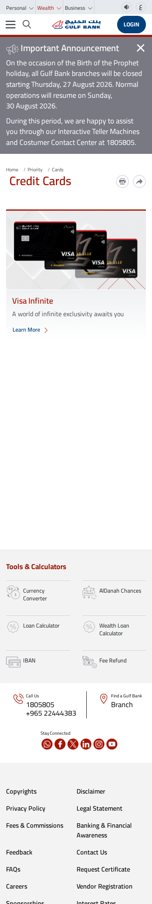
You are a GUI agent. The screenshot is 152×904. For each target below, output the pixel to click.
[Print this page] (122, 181)
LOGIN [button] (131, 24)
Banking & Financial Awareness (104, 830)
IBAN (29, 660)
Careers (16, 886)
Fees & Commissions (34, 825)
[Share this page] (139, 181)
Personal (17, 8)
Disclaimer (91, 791)
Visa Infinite (32, 300)
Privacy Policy (25, 808)
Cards (58, 169)
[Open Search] (27, 24)
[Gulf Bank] (76, 24)
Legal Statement (99, 808)
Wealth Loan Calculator (114, 629)
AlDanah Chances (120, 590)
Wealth (46, 8)
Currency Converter (35, 594)
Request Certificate (103, 869)
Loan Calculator (41, 625)
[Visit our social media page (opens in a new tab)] (47, 744)
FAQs (13, 869)
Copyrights (21, 791)
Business (75, 8)
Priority (35, 169)
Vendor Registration (105, 886)
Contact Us (92, 852)
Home (12, 169)
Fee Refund (112, 660)
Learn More (27, 329)
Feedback (19, 852)
